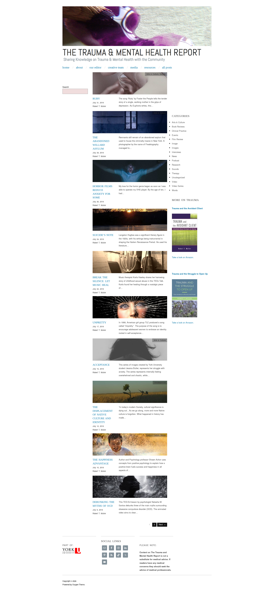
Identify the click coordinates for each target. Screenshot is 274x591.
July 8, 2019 (98, 509)
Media (134, 67)
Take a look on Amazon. (183, 257)
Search (65, 86)
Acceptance (101, 364)
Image (175, 143)
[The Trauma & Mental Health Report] (137, 35)
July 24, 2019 (98, 239)
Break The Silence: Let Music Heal (101, 281)
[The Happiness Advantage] (130, 445)
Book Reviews (178, 126)
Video (163, 252)
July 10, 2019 (98, 467)
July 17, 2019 (98, 326)
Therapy (175, 173)
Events (175, 135)
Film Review (177, 139)
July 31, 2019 (98, 102)
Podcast (175, 160)
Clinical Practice (179, 130)
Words (163, 210)
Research (162, 161)
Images (175, 147)
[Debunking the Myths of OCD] (130, 487)
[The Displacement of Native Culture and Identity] (130, 392)
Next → (162, 524)
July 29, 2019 (98, 152)
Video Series (177, 185)
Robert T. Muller (99, 106)
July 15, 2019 (98, 368)
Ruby (96, 98)
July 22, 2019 (98, 289)
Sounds (163, 74)
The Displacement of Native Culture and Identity (103, 415)
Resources (149, 67)
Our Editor (95, 67)
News (174, 156)
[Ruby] (130, 84)
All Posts (167, 67)
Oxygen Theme (78, 584)
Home (65, 67)
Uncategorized (178, 177)
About (79, 67)
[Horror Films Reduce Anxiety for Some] (130, 171)
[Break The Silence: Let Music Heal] (130, 262)
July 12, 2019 (98, 426)
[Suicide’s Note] (130, 220)
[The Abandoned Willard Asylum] (130, 123)
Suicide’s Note (103, 235)
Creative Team (116, 67)
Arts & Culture (152, 74)
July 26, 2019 (98, 201)
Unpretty (99, 322)
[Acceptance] (130, 350)
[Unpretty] (130, 308)
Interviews (176, 152)
